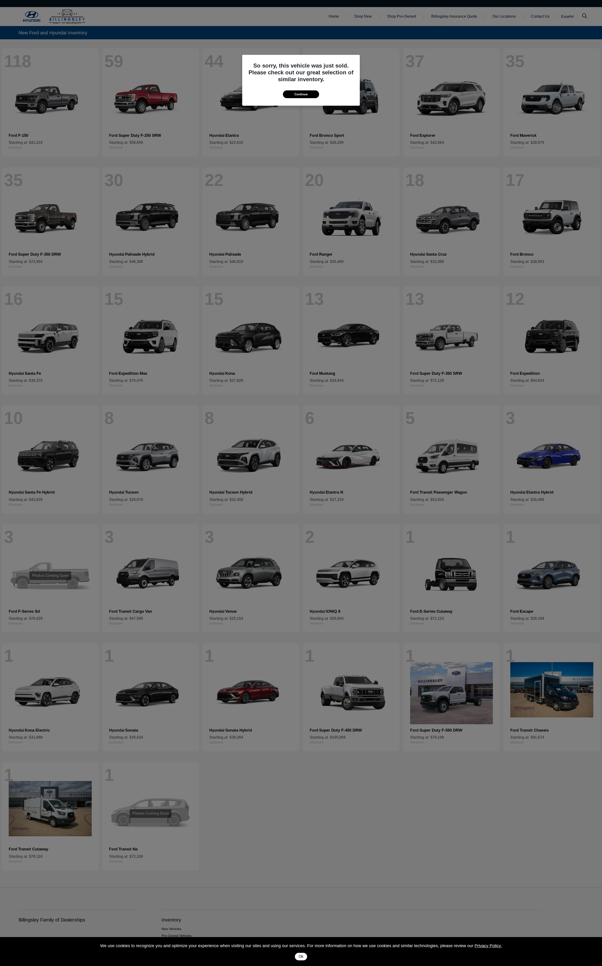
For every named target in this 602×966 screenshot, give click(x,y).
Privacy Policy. (488, 945)
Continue (301, 94)
